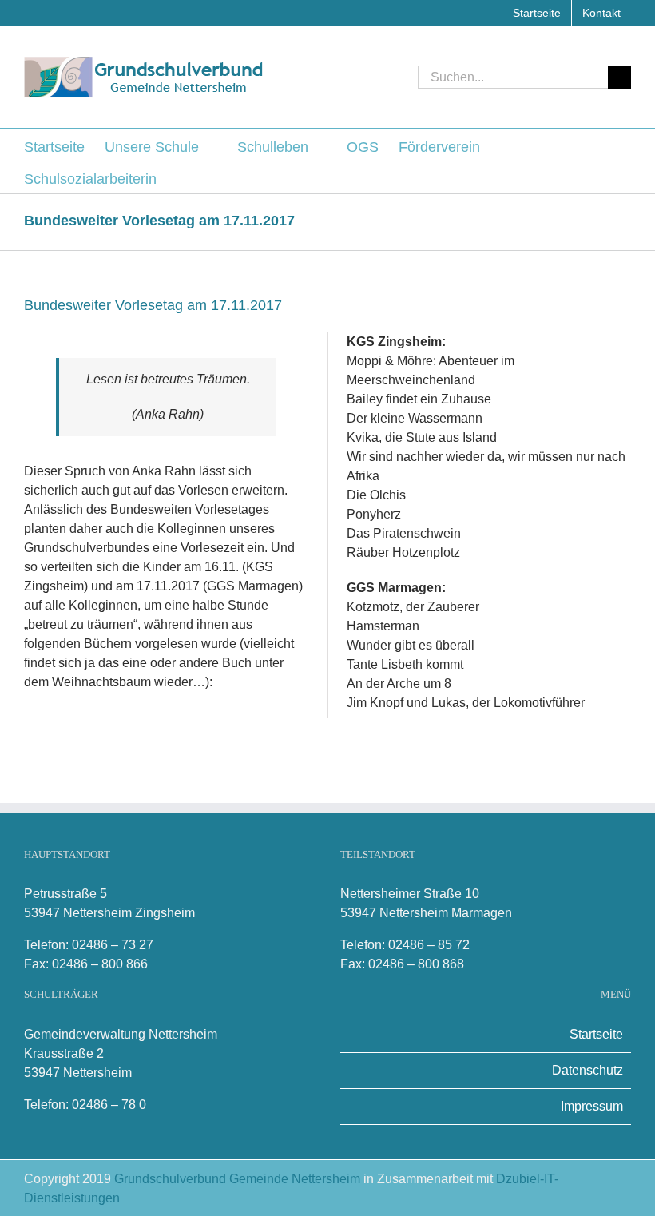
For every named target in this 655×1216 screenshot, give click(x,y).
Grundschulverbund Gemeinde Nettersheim (238, 1179)
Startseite (596, 1034)
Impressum (592, 1106)
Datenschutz (587, 1070)
